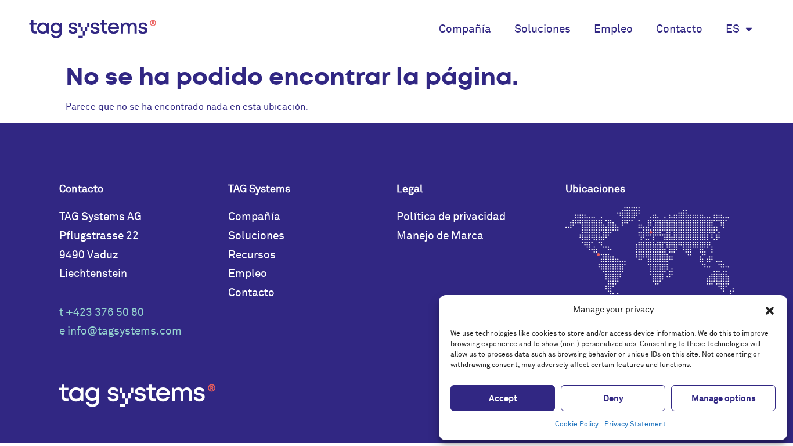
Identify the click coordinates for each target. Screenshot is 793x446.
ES (733, 29)
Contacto (679, 29)
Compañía (465, 29)
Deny (613, 398)
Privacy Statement (635, 424)
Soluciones (542, 29)
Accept (503, 398)
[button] (770, 310)
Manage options (723, 398)
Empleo (613, 29)
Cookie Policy (577, 424)
